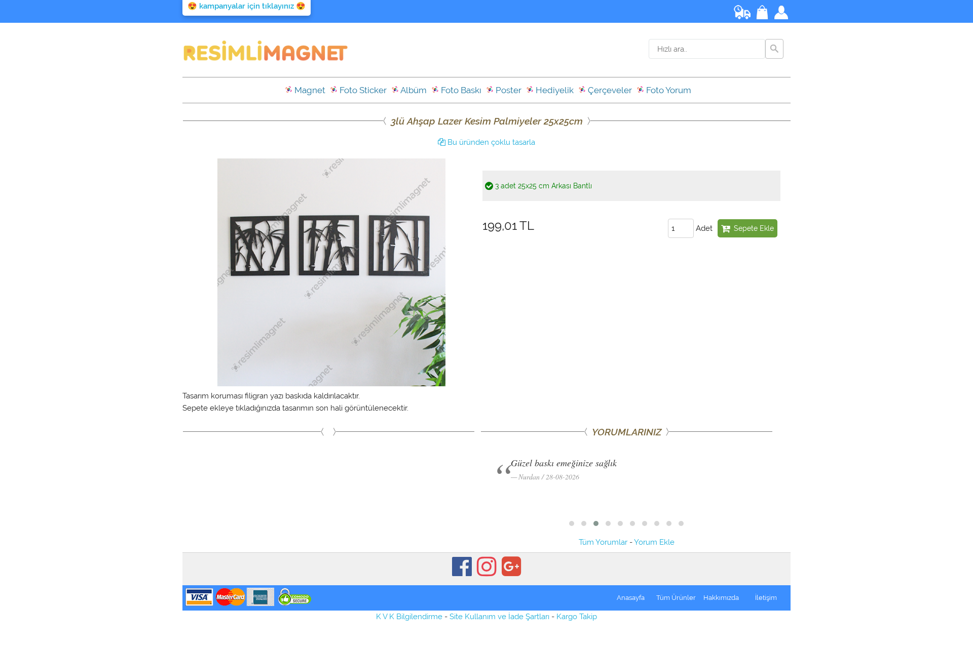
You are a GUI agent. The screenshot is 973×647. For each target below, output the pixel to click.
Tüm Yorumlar (603, 542)
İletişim (766, 597)
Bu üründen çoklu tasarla (490, 142)
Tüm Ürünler (676, 597)
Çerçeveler (609, 90)
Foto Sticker (362, 90)
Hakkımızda (721, 597)
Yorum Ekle (654, 542)
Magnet (308, 90)
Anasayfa (631, 597)
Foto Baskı (460, 90)
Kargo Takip (576, 616)
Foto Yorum (667, 90)
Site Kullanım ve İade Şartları (499, 616)
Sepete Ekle (752, 228)
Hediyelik (554, 90)
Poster (507, 90)
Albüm (413, 90)
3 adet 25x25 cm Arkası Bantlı (542, 186)
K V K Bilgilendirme (409, 616)
